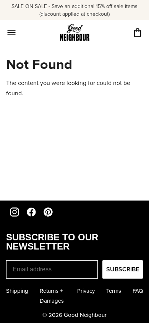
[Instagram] (14, 212)
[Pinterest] (48, 212)
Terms (113, 291)
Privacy (86, 291)
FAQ (138, 291)
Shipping (17, 291)
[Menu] (11, 32)
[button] (137, 32)
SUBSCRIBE (122, 269)
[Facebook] (31, 212)
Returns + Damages (52, 296)
